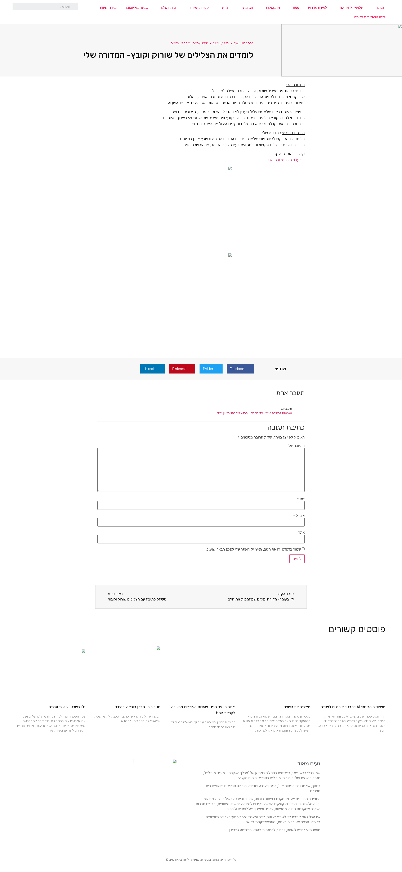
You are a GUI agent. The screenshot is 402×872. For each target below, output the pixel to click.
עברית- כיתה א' (191, 43)
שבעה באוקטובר (136, 8)
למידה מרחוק (317, 8)
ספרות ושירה (199, 8)
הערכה (380, 8)
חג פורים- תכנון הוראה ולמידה (137, 707)
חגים (205, 43)
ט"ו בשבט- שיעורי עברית (66, 707)
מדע (225, 8)
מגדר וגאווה (108, 8)
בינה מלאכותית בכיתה (369, 17)
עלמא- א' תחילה (351, 8)
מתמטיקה (273, 8)
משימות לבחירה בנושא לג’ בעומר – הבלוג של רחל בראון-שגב (254, 413)
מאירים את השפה (297, 707)
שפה (296, 8)
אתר (301, 532)
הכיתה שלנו (169, 8)
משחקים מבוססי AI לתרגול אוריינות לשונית (352, 707)
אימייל (299, 515)
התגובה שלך (296, 445)
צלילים (175, 43)
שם (301, 499)
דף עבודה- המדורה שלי (286, 160)
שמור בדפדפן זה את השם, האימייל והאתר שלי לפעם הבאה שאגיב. (253, 549)
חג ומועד (247, 8)
